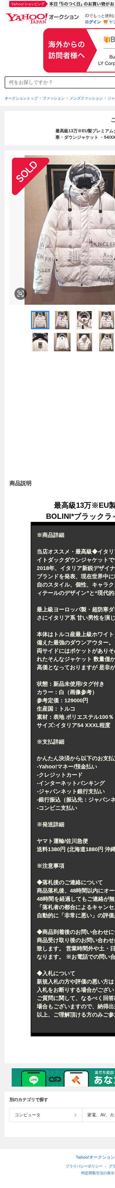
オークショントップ (21, 98)
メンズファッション (86, 98)
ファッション (54, 98)
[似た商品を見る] (20, 294)
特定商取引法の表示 (97, 1173)
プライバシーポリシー (84, 1166)
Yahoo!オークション (95, 1157)
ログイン (93, 22)
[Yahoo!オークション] (43, 15)
